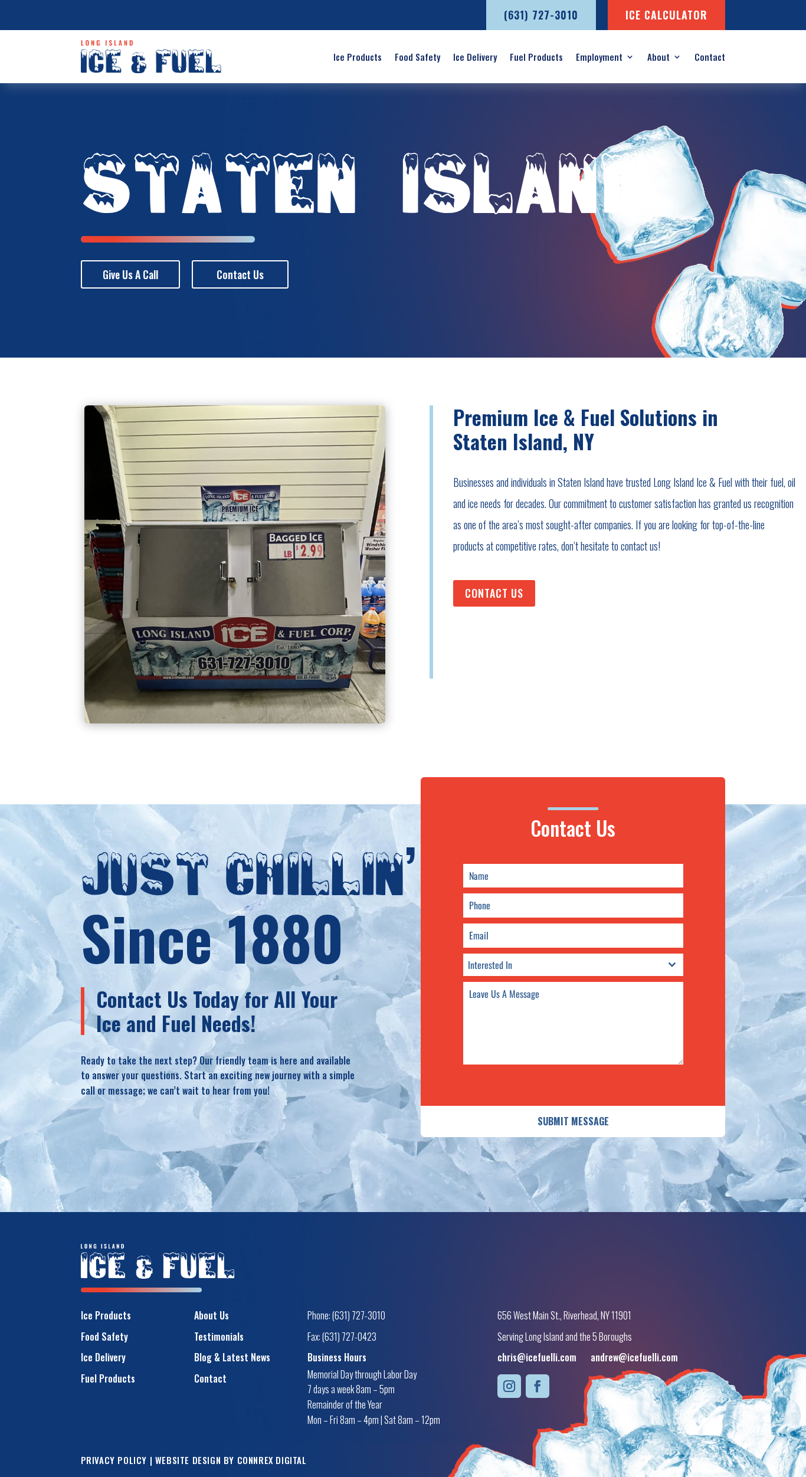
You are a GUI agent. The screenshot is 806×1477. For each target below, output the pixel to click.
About (658, 56)
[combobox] (573, 965)
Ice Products (357, 56)
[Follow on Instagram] (509, 1386)
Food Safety (417, 56)
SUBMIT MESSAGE (573, 1121)
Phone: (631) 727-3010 (346, 1315)
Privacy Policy (114, 1459)
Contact (709, 56)
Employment (599, 56)
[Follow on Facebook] (537, 1386)
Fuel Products (536, 56)
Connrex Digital (272, 1459)
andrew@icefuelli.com (634, 1357)
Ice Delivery (475, 56)
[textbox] (562, 965)
